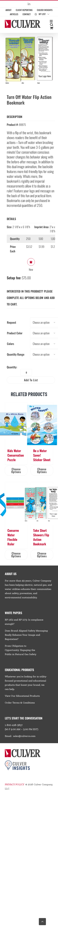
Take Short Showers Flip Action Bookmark (41, 537)
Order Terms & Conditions (20, 702)
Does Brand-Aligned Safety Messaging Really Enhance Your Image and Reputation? (26, 635)
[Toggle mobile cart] (51, 28)
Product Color (14, 333)
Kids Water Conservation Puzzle (15, 455)
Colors (10, 344)
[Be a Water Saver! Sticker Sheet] (42, 423)
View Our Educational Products (22, 695)
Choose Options (16, 470)
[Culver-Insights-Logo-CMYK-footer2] (17, 761)
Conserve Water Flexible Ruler (13, 537)
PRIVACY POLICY (14, 784)
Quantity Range (15, 354)
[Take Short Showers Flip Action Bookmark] (42, 503)
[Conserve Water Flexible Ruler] (16, 503)
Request (11, 322)
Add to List (31, 380)
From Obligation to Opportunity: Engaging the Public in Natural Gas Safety (20, 650)
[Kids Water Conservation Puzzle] (16, 423)
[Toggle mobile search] (51, 24)
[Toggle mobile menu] (51, 21)
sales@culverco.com (24, 736)
